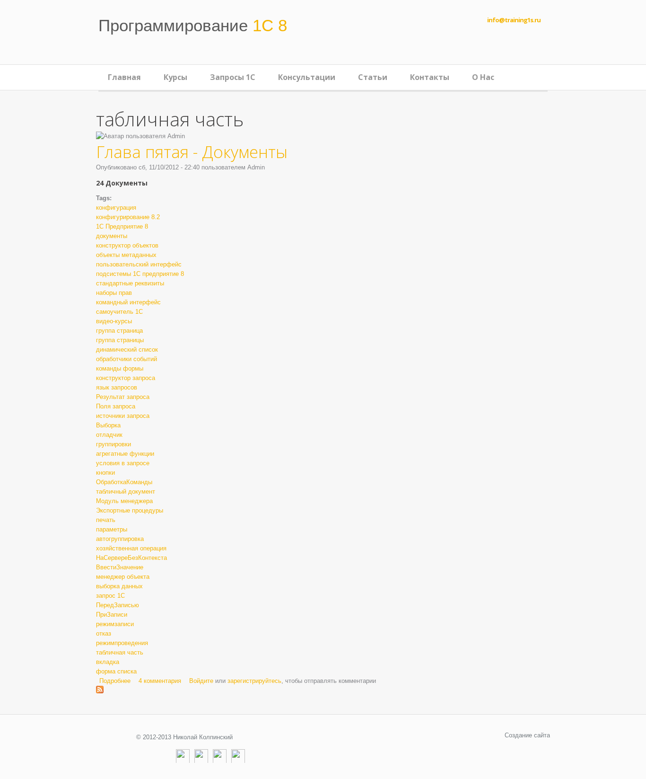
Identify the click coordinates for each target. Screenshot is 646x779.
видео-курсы (114, 321)
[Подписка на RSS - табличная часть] (100, 690)
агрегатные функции (125, 453)
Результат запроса (122, 396)
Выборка (108, 425)
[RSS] (238, 756)
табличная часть (119, 652)
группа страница (119, 330)
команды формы (119, 368)
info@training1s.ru (514, 20)
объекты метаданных (126, 254)
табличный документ (125, 491)
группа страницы (120, 340)
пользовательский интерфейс (139, 264)
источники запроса (122, 415)
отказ (103, 633)
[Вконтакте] (201, 756)
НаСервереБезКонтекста (131, 557)
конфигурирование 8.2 (128, 217)
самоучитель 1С (119, 311)
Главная (124, 77)
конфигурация (116, 207)
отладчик (109, 434)
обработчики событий (126, 359)
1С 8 (192, 25)
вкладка (107, 661)
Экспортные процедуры (129, 510)
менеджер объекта (122, 576)
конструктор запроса (125, 377)
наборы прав (114, 292)
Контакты (429, 77)
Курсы (175, 77)
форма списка (116, 671)
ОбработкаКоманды (124, 482)
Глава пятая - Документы (192, 152)
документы (111, 235)
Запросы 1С (232, 77)
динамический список (127, 349)
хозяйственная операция (131, 548)
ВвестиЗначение (119, 567)
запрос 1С (110, 595)
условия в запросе (122, 463)
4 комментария (160, 680)
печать (105, 519)
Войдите (201, 680)
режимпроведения (122, 642)
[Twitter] (220, 756)
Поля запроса (115, 406)
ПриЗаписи (111, 614)
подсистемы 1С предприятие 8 (140, 273)
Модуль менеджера (124, 501)
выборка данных (119, 586)
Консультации (306, 77)
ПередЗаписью (117, 605)
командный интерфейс (128, 302)
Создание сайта (527, 735)
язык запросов (116, 387)
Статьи (372, 77)
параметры (111, 529)
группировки (113, 444)
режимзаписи (115, 624)
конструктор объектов (127, 245)
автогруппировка (120, 538)
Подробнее (115, 680)
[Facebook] (183, 756)
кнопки (105, 472)
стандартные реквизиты (130, 283)
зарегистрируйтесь (254, 680)
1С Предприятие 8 (122, 226)
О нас (483, 77)
